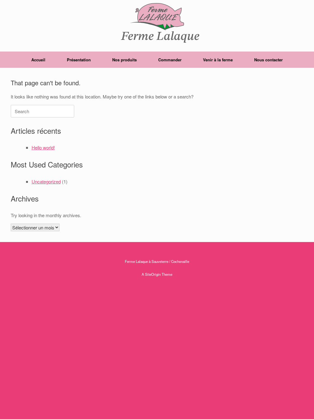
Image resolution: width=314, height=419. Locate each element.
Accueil (38, 60)
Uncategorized (46, 181)
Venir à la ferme (218, 60)
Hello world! (43, 147)
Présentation (79, 60)
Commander (170, 60)
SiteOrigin (153, 274)
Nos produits (124, 60)
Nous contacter (268, 60)
